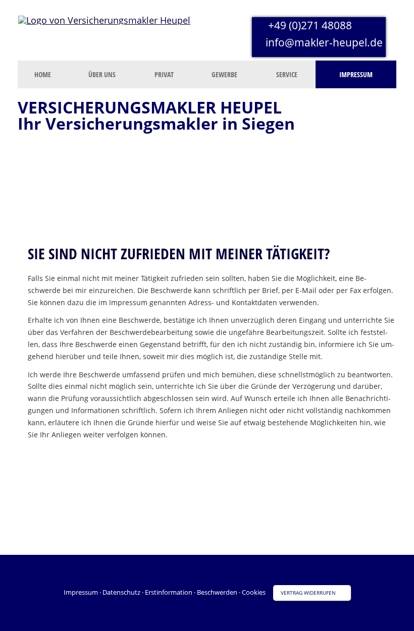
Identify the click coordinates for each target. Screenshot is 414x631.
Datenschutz (121, 592)
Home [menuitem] (42, 74)
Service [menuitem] (286, 74)
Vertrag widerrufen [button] (308, 592)
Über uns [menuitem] (102, 74)
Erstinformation (168, 592)
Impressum (81, 592)
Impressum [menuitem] (356, 74)
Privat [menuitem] (164, 74)
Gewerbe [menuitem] (224, 74)
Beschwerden (217, 592)
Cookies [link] (254, 592)
